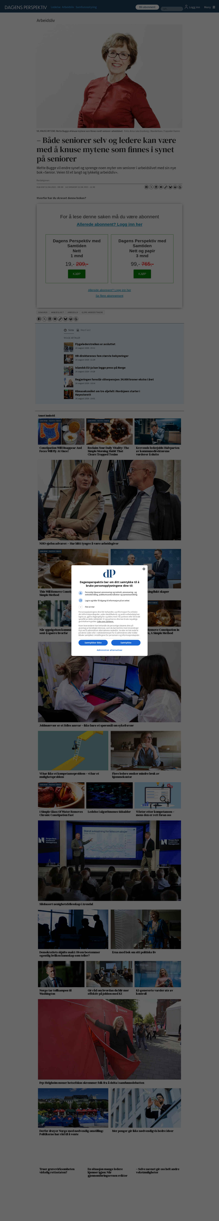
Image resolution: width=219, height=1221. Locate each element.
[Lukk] (144, 569)
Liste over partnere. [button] (105, 621)
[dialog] (109, 610)
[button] (109, 607)
